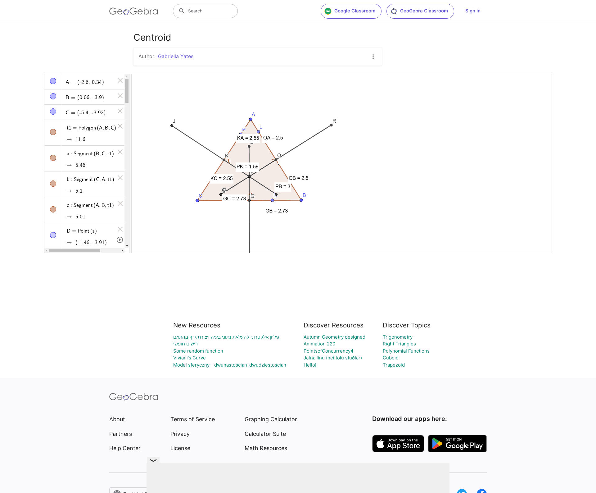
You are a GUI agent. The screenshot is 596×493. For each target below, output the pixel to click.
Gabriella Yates (175, 56)
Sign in (473, 11)
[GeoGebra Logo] (133, 11)
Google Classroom (354, 11)
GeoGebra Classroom (424, 11)
